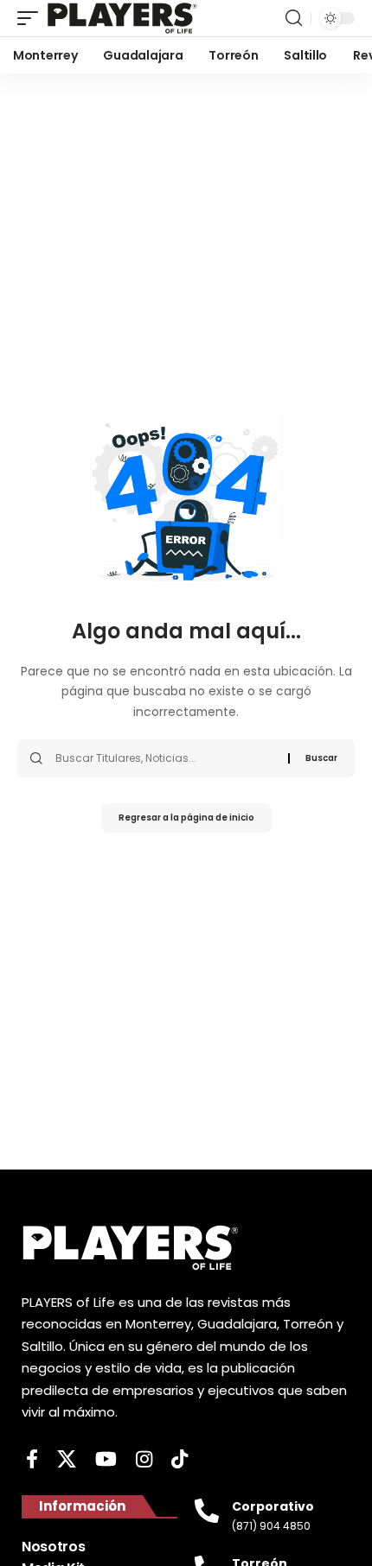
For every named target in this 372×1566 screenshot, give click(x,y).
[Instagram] (144, 1459)
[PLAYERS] (122, 18)
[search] (293, 18)
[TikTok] (179, 1459)
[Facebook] (32, 1459)
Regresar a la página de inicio (186, 817)
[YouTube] (106, 1459)
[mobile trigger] (32, 18)
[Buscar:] (165, 758)
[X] (66, 1459)
